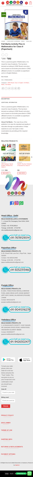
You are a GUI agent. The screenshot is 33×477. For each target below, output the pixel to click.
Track (5, 406)
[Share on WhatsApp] (2, 88)
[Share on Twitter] (9, 88)
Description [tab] (5, 99)
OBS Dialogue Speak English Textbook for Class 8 (7, 165)
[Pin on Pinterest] (15, 88)
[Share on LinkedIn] (18, 88)
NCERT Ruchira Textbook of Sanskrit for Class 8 (24, 164)
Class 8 (17, 82)
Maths (2, 84)
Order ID (3, 389)
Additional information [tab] (9, 102)
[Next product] (2, 54)
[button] (2, 3)
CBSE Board (10, 82)
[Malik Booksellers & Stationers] (15, 3)
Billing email (5, 397)
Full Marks (26, 82)
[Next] (32, 160)
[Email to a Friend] (12, 88)
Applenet (17, 465)
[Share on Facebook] (6, 88)
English (29, 41)
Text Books (8, 84)
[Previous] (1, 160)
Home (3, 41)
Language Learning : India (15, 41)
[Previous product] (6, 54)
